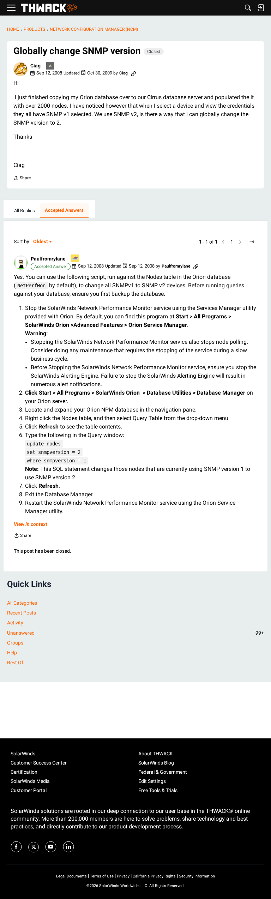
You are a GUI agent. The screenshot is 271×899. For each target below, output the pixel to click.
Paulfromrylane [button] (48, 259)
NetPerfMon (31, 285)
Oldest (41, 242)
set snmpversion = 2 (53, 452)
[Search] (248, 8)
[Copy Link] (133, 73)
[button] (20, 69)
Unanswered (135, 633)
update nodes (44, 443)
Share (22, 178)
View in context (30, 524)
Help (12, 652)
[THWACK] (49, 8)
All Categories (22, 603)
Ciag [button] (35, 65)
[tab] (24, 211)
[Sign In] (260, 8)
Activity (15, 622)
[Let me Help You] (75, 259)
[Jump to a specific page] (251, 241)
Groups (15, 643)
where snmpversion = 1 (56, 460)
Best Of (15, 662)
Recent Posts (21, 613)
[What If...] (50, 66)
